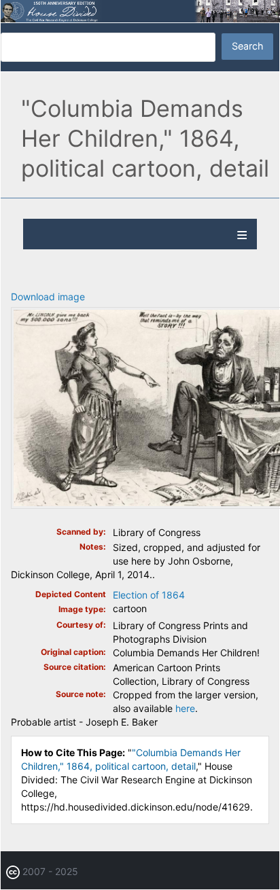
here (185, 708)
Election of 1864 (149, 595)
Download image (48, 296)
